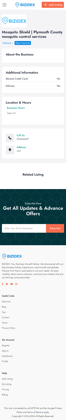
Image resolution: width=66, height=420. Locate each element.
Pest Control (23, 43)
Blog (4, 306)
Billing (5, 394)
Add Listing (55, 5)
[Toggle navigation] (4, 4)
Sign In (5, 350)
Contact (5, 317)
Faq (3, 312)
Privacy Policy (8, 328)
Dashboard (7, 356)
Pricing (5, 389)
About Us (6, 301)
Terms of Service (35, 412)
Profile (5, 361)
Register (6, 345)
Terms (5, 322)
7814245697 (23, 139)
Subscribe (55, 228)
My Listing (6, 384)
